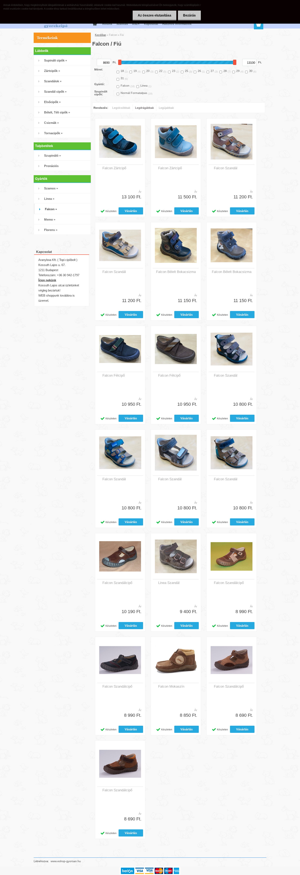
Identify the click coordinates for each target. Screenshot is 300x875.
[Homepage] (94, 24)
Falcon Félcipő (113, 375)
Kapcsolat (151, 23)
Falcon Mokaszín (171, 686)
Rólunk (107, 23)
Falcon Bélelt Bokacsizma (176, 272)
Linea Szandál (169, 583)
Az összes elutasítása (154, 15)
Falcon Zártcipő (114, 168)
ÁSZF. (136, 23)
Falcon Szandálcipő (117, 583)
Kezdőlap (100, 34)
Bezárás (189, 15)
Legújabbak (166, 107)
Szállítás (122, 23)
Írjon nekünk (47, 280)
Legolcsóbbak (121, 107)
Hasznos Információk (177, 23)
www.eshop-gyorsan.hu (66, 861)
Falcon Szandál (225, 168)
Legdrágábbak (144, 107)
